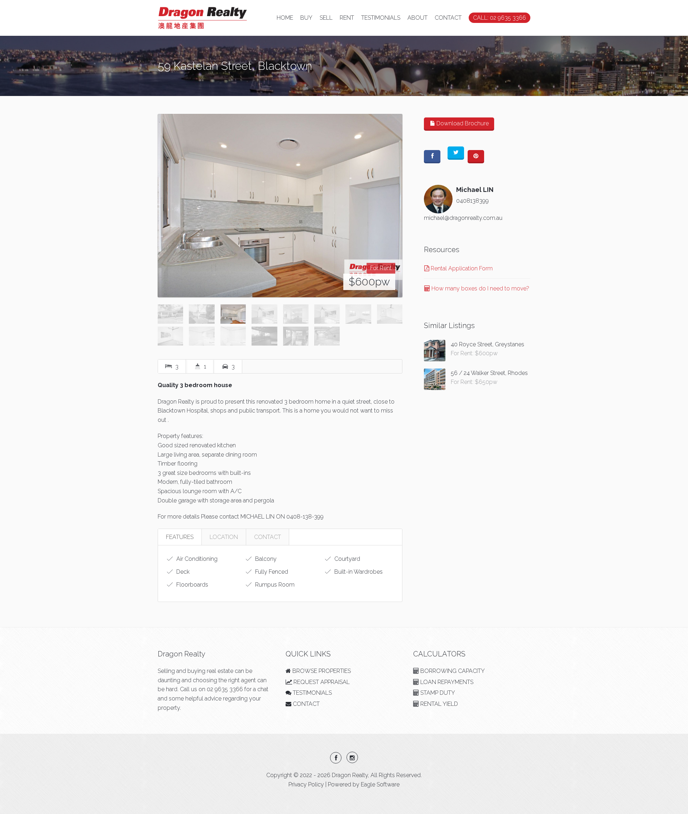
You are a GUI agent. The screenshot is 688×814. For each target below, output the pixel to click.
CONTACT (448, 17)
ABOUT (417, 17)
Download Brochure (462, 123)
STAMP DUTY (437, 692)
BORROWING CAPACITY (452, 671)
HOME (285, 17)
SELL (326, 17)
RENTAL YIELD (438, 703)
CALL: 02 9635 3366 (499, 17)
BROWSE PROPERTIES (321, 671)
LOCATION (224, 537)
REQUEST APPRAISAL (321, 682)
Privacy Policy (306, 784)
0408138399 (472, 200)
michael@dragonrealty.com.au (463, 218)
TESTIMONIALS (380, 17)
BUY (306, 17)
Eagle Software (380, 784)
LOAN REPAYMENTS (446, 682)
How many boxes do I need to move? (479, 288)
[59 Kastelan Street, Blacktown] (280, 205)
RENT (347, 17)
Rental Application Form (461, 268)
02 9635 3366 (225, 689)
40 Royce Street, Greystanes (487, 344)
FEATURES (180, 537)
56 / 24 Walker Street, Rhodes (489, 373)
